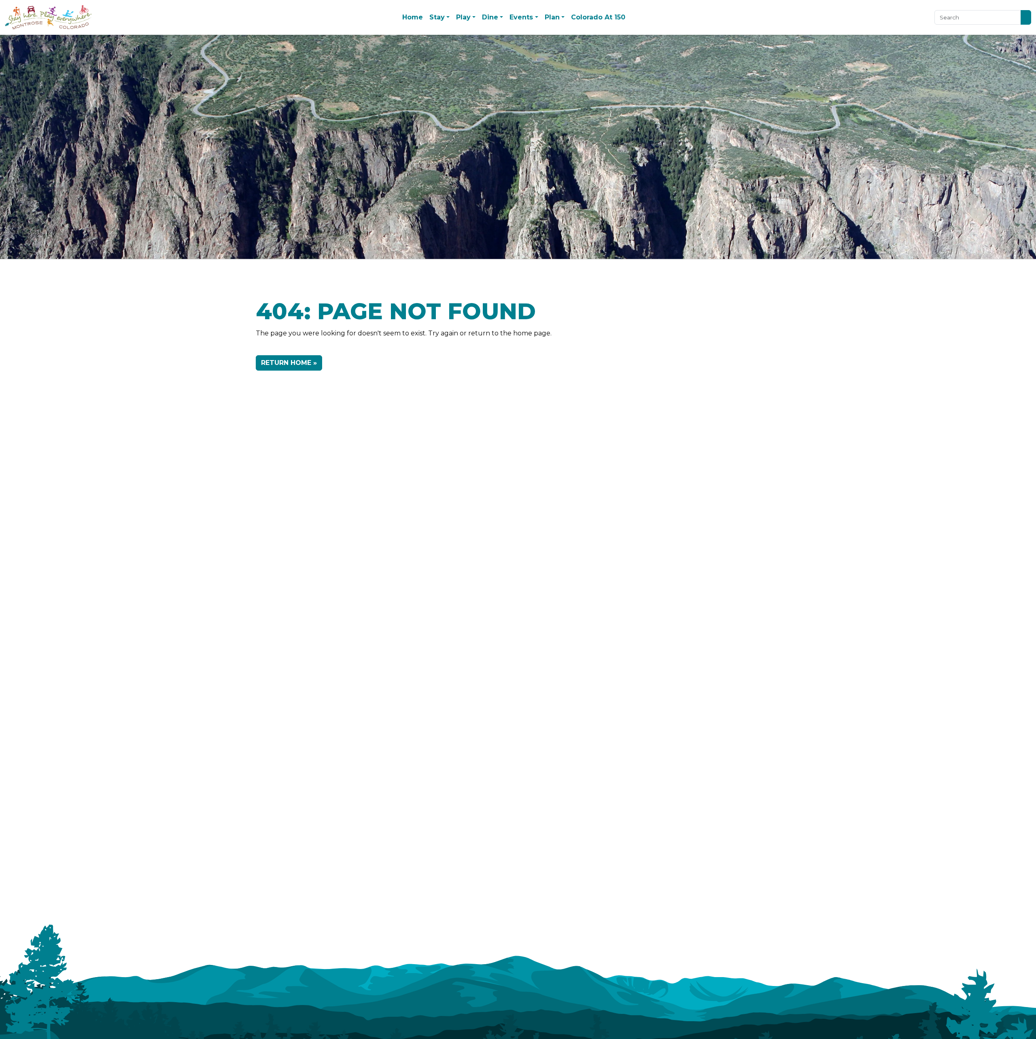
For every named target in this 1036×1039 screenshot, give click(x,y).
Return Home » (289, 363)
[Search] (1026, 17)
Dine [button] (490, 17)
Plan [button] (552, 17)
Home (412, 17)
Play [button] (463, 17)
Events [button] (521, 17)
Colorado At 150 (598, 17)
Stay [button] (437, 17)
